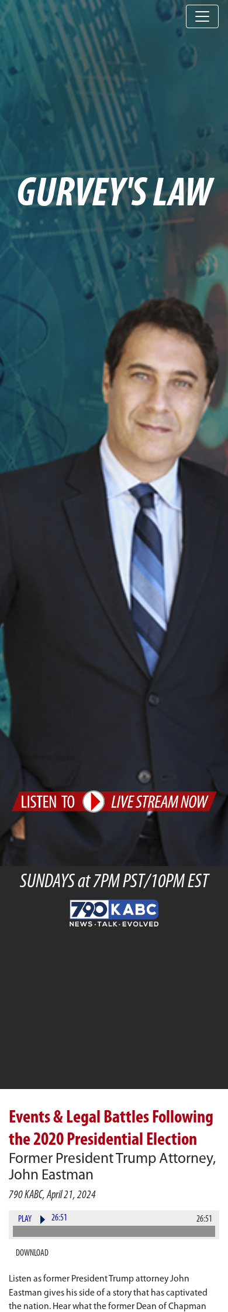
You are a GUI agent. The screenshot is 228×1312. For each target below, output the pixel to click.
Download (32, 1253)
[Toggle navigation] (202, 16)
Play (25, 1219)
